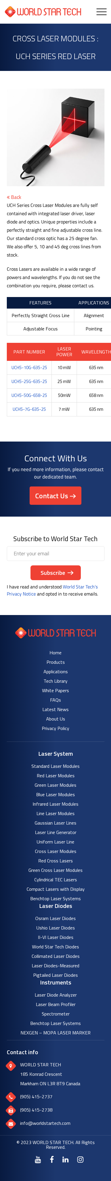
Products (55, 662)
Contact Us (51, 495)
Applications (56, 671)
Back (15, 197)
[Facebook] (52, 1159)
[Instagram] (80, 1159)
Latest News (55, 709)
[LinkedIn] (65, 1159)
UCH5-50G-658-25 (29, 395)
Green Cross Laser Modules (55, 870)
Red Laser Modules (56, 775)
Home (55, 652)
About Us (55, 718)
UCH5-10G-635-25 (29, 367)
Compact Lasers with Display (56, 889)
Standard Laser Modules (55, 766)
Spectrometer (56, 1013)
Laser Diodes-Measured (55, 965)
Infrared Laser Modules (55, 803)
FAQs (55, 699)
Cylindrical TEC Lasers (55, 879)
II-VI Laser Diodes (55, 937)
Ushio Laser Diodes (55, 927)
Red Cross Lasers (55, 860)
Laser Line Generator (55, 832)
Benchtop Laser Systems (55, 898)
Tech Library (55, 680)
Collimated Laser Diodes (56, 956)
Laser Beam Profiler (55, 1004)
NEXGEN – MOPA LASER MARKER (55, 1032)
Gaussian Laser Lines (55, 822)
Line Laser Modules (55, 813)
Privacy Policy (55, 728)
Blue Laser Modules (55, 794)
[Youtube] (38, 1159)
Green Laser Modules (55, 785)
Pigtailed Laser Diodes (55, 975)
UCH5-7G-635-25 (29, 409)
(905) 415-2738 (36, 1109)
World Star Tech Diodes (55, 946)
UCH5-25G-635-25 (29, 381)
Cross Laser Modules (55, 851)
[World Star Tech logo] (55, 636)
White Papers (55, 690)
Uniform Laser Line (55, 841)
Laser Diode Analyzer (56, 994)
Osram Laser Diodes (55, 918)
